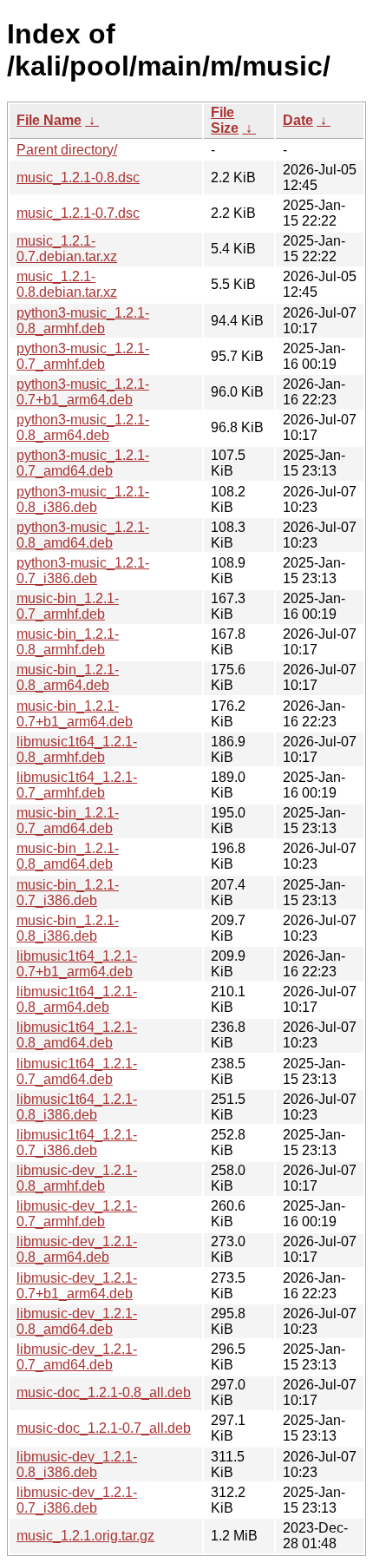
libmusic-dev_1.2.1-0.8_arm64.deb (76, 1249)
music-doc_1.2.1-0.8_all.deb (103, 1392)
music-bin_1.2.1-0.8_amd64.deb (67, 856)
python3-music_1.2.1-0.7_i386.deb (82, 570)
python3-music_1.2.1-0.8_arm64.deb (82, 427)
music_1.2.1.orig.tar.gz (85, 1535)
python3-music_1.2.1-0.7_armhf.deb (82, 356)
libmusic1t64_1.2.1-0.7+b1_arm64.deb (76, 964)
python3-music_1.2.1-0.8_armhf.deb (82, 320)
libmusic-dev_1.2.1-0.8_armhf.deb (76, 1178)
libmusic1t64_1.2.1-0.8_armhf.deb (76, 749)
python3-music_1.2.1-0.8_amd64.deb (82, 535)
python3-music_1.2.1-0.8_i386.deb (82, 499)
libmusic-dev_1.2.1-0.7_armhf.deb (76, 1214)
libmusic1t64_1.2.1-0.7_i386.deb (76, 1142)
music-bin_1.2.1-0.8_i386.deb (67, 928)
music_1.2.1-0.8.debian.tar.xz (66, 284)
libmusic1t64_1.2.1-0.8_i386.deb (76, 1107)
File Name (49, 120)
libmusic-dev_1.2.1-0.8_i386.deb (76, 1464)
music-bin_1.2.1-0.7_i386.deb (67, 892)
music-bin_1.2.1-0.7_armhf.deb (67, 606)
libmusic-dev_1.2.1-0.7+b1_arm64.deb (76, 1286)
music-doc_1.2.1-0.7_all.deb (103, 1428)
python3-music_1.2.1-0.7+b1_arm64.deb (82, 392)
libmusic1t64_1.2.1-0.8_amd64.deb (76, 1035)
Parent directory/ (66, 149)
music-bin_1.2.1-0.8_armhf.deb (67, 642)
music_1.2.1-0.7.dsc (78, 213)
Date (298, 120)
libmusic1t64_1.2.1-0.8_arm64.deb (76, 999)
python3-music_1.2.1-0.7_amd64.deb (82, 463)
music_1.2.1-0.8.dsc (78, 177)
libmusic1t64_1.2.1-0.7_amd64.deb (76, 1071)
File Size (225, 120)
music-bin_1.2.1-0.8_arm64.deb (67, 677)
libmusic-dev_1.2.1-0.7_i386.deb (76, 1500)
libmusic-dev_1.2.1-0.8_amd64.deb (76, 1321)
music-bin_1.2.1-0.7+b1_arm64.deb (74, 714)
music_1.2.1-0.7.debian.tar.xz (66, 248)
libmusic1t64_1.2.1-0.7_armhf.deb (76, 785)
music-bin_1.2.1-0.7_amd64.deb (67, 820)
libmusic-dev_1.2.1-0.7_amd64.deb (76, 1357)
